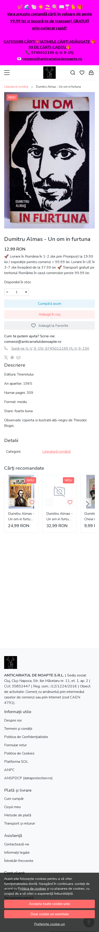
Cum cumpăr (14, 798)
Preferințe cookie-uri (49, 924)
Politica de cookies (32, 888)
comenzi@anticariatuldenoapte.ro (52, 58)
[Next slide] (87, 503)
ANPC (9, 769)
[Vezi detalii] (11, 502)
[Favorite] (82, 72)
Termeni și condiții (18, 728)
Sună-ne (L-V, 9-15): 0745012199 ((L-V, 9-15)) (50, 348)
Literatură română (16, 87)
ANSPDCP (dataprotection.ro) (28, 778)
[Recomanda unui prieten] (20, 357)
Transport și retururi (19, 823)
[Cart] (91, 72)
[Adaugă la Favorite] (32, 502)
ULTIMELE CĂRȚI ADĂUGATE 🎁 (67, 41)
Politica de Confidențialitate (26, 736)
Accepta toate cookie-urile (49, 904)
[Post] (7, 357)
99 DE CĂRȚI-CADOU (47, 47)
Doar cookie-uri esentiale (49, 914)
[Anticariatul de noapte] (49, 72)
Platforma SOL (16, 761)
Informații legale (17, 852)
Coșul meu (12, 806)
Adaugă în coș (50, 314)
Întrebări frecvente (18, 860)
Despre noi (13, 720)
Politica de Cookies (19, 753)
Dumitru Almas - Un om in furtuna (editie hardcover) (21, 516)
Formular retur (15, 745)
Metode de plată (17, 815)
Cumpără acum (49, 303)
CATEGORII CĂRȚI (19, 41)
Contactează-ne (16, 844)
